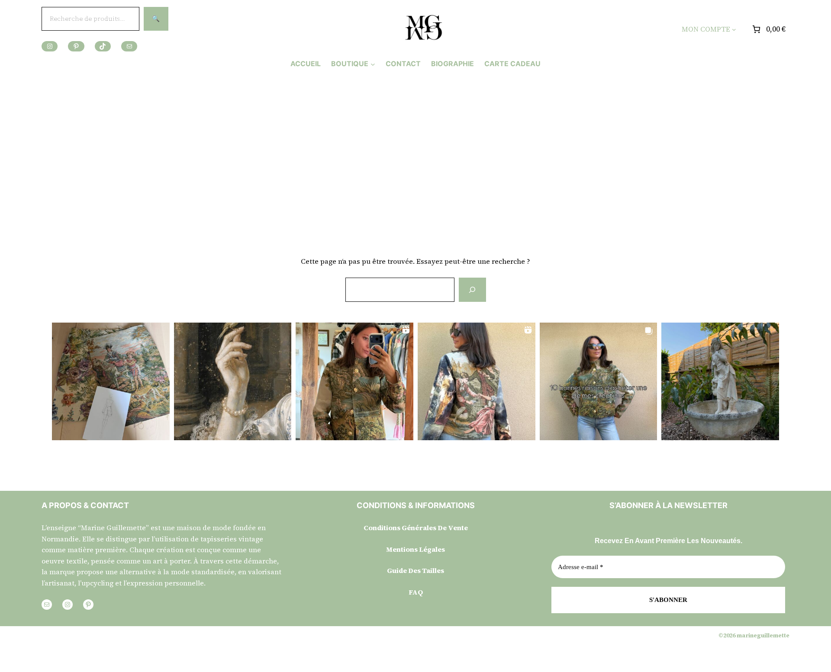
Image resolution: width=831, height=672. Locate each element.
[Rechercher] (472, 290)
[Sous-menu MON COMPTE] (734, 29)
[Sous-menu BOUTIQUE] (372, 63)
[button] (111, 381)
